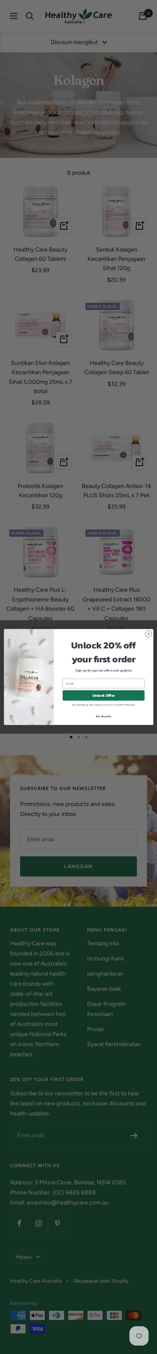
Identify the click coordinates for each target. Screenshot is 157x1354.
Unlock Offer (103, 695)
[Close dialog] (148, 633)
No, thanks (103, 716)
